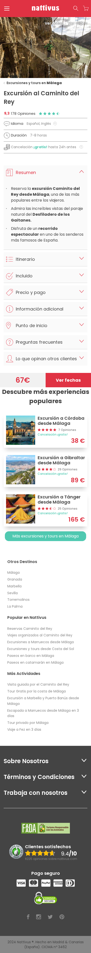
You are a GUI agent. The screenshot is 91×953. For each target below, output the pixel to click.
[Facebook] (28, 917)
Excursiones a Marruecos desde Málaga (40, 642)
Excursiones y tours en (34, 82)
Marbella (14, 586)
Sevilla (12, 593)
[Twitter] (50, 917)
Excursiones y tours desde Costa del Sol (40, 648)
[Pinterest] (62, 917)
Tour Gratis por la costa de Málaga (36, 691)
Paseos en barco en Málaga (30, 655)
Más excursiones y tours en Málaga (45, 536)
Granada (14, 579)
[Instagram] (38, 917)
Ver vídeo (77, 23)
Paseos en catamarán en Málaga (35, 662)
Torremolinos (18, 599)
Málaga (13, 572)
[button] (76, 8)
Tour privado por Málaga (28, 722)
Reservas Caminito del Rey (29, 628)
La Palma (15, 606)
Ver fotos (54, 23)
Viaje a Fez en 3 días (24, 729)
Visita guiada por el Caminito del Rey (38, 684)
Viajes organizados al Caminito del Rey (39, 635)
